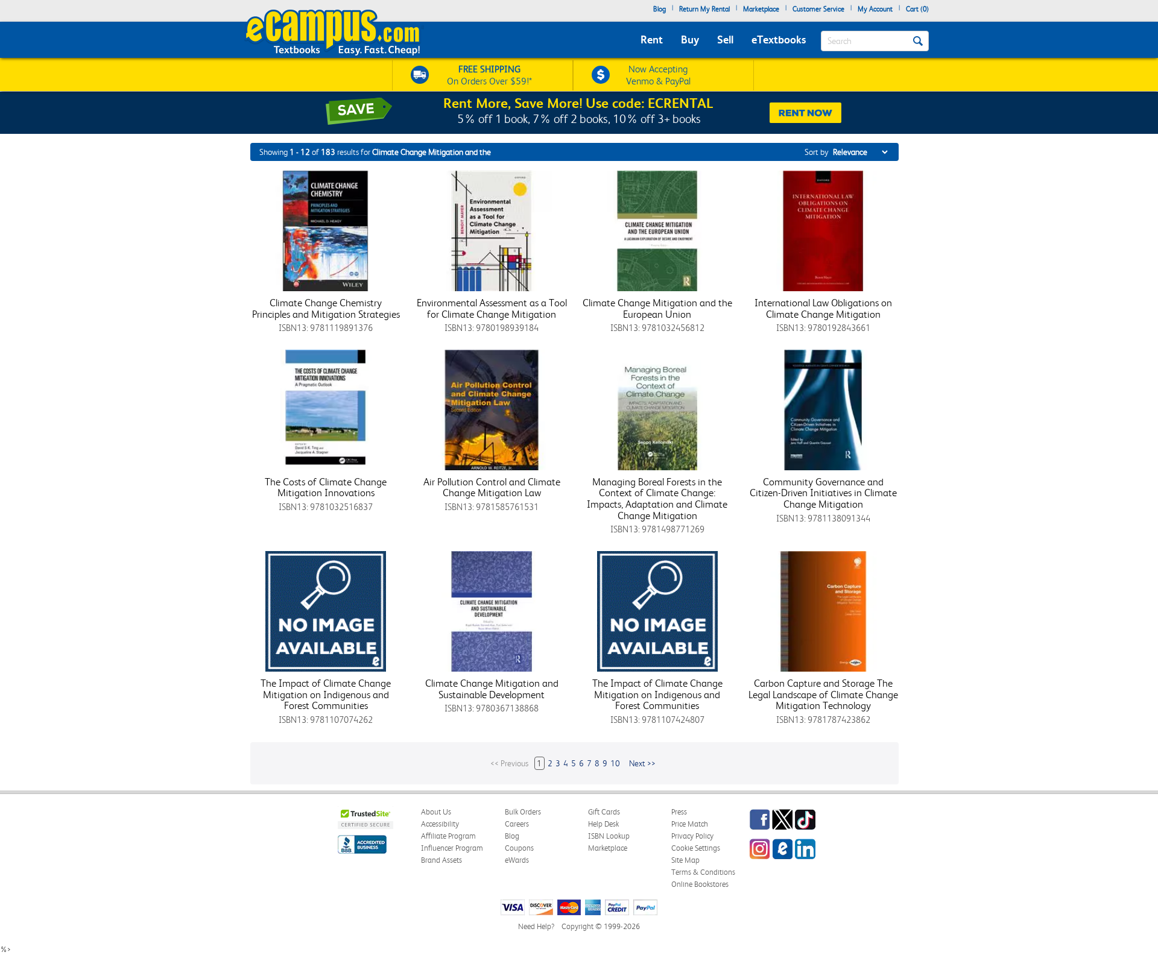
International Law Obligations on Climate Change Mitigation (823, 308)
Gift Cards (604, 811)
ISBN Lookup (609, 835)
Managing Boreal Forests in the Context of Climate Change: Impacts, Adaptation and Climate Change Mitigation (657, 499)
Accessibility (440, 823)
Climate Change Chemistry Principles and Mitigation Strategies (326, 308)
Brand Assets (441, 860)
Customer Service (818, 9)
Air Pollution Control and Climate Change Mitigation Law (491, 487)
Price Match (689, 823)
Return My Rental (704, 9)
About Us (436, 811)
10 (615, 763)
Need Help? (536, 926)
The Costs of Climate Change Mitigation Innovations (326, 487)
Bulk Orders (523, 811)
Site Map (685, 860)
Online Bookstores (700, 884)
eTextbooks (778, 39)
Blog (659, 9)
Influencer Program (452, 848)
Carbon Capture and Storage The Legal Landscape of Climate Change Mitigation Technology (823, 694)
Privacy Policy (692, 835)
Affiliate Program (448, 835)
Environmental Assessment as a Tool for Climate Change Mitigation (492, 308)
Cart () (917, 9)
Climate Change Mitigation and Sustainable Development (491, 689)
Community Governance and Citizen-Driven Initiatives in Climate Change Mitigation (823, 493)
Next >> (642, 763)
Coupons (519, 848)
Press (679, 811)
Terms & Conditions (703, 872)
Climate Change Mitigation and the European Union (657, 308)
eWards (517, 860)
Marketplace (761, 9)
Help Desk (603, 823)
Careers (517, 823)
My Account (875, 9)
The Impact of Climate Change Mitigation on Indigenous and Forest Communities (326, 694)
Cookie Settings (695, 848)
